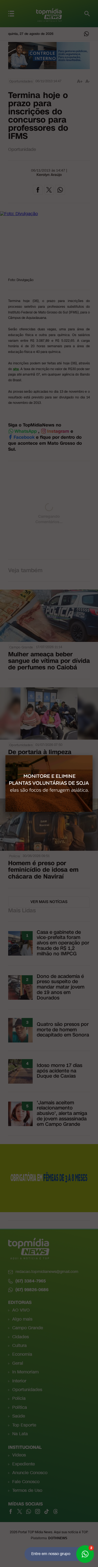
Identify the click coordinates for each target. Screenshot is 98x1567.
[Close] (92, 755)
